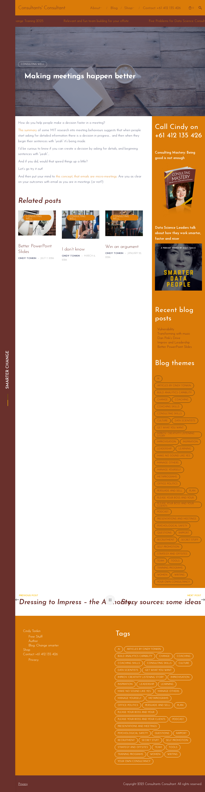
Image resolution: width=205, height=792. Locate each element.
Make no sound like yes (173, 456)
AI (158, 378)
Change (162, 400)
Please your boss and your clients (175, 504)
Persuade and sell (169, 491)
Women (162, 575)
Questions (164, 533)
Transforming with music (173, 333)
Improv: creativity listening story (175, 434)
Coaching (181, 400)
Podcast (163, 512)
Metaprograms (167, 477)
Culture (162, 421)
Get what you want (170, 428)
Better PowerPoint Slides (35, 249)
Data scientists (185, 421)
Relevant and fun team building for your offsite (57, 21)
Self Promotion (168, 547)
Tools (175, 561)
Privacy (23, 784)
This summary (27, 130)
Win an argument (122, 247)
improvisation (166, 442)
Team (160, 561)
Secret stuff (189, 540)
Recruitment (165, 540)
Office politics (167, 484)
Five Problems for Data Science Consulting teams (144, 21)
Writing (179, 575)
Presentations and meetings (176, 519)
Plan (192, 491)
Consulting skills (169, 414)
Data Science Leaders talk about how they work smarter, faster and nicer (178, 233)
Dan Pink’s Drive (168, 338)
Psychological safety (172, 526)
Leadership (164, 449)
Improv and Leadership (173, 342)
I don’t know (73, 249)
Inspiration (190, 442)
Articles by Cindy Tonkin (174, 385)
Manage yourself (169, 470)
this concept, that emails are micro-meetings (86, 176)
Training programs (170, 568)
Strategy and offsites (172, 554)
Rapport (184, 533)
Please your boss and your (175, 498)
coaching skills (168, 407)
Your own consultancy (173, 582)
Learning (185, 449)
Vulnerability (165, 329)
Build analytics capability (174, 392)
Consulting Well (32, 64)
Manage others (168, 463)
